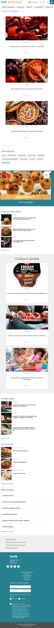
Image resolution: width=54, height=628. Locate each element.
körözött (32, 159)
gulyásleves (16, 459)
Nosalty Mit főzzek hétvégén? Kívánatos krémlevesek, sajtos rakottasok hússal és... (24, 429)
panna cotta (31, 155)
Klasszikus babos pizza (9, 514)
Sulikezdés (27, 288)
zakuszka (29, 7)
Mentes (14, 424)
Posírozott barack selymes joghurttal (14, 502)
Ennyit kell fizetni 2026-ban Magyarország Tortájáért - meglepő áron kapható (24, 417)
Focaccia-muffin (7, 495)
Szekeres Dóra (26, 95)
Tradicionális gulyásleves (20, 462)
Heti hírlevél (23, 598)
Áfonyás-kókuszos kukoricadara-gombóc (15, 520)
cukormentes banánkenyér (10, 159)
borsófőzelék (6, 163)
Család (26, 84)
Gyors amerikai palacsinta (20, 450)
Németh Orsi (27, 299)
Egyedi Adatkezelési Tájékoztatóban (20, 616)
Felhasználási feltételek (27, 572)
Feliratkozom (26, 590)
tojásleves (40, 159)
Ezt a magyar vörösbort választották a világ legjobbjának (24, 241)
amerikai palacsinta (17, 447)
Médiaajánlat (27, 579)
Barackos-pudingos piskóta (11, 508)
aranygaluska (39, 7)
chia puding (23, 159)
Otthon (14, 237)
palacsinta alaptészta (18, 470)
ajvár (3, 155)
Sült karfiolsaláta (7, 527)
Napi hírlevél (14, 598)
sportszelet (20, 7)
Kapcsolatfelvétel (27, 576)
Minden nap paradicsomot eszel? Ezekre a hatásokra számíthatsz (27, 336)
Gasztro (27, 42)
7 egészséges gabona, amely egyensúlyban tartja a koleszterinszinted (24, 218)
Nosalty (27, 52)
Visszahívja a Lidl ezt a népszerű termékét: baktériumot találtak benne (27, 293)
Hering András (26, 137)
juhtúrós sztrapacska (8, 7)
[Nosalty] (4, 2)
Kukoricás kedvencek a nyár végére (16, 545)
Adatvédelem (27, 574)
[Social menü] (40, 2)
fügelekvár (41, 155)
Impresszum (27, 577)
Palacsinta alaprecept (19, 473)
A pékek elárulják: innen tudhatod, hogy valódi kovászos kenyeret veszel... (24, 229)
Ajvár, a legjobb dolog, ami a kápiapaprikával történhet (27, 89)
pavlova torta (12, 155)
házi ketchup (21, 155)
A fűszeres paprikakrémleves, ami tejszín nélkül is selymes (26, 131)
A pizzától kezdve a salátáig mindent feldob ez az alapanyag (26, 46)
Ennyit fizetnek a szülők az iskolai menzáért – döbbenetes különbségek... (27, 378)
